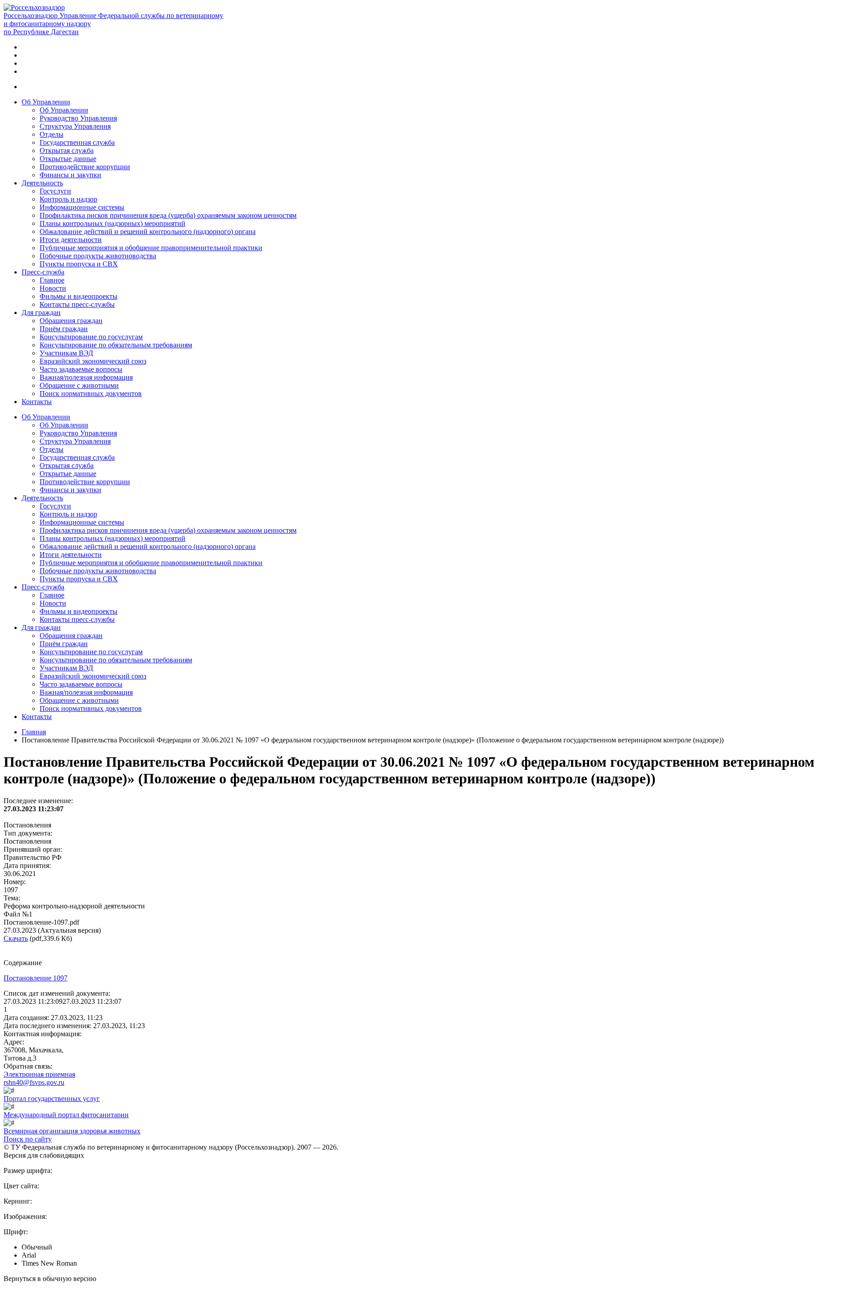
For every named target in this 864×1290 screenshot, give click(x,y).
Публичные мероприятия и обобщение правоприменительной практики (151, 248)
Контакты (37, 401)
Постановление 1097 (36, 978)
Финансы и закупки (70, 175)
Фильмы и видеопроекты (78, 296)
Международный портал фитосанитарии (66, 1115)
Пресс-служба (43, 272)
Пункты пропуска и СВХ (79, 264)
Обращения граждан (71, 320)
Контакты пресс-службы (77, 304)
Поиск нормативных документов (91, 393)
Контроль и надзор (68, 199)
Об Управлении (46, 102)
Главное (52, 280)
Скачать (16, 938)
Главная (34, 732)
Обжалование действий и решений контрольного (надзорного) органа (148, 231)
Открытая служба (67, 150)
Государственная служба (77, 142)
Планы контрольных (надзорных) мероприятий (112, 223)
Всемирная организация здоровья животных (72, 1131)
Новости (53, 288)
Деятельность (42, 183)
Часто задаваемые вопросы (81, 369)
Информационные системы (82, 207)
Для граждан (41, 312)
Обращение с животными (79, 385)
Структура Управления (75, 126)
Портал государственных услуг (52, 1098)
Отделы (51, 134)
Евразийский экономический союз (93, 361)
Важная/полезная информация (86, 377)
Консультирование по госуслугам (91, 337)
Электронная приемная (39, 1074)
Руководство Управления (78, 118)
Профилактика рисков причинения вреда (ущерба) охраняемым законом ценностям (168, 215)
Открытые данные (68, 158)
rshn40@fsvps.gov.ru (34, 1082)
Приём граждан (64, 329)
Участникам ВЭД (66, 353)
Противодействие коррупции (85, 167)
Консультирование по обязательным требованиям (116, 345)
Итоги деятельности (71, 239)
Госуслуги (55, 191)
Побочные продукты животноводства (98, 256)
